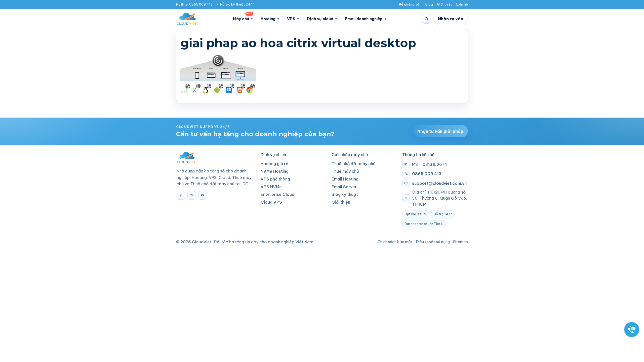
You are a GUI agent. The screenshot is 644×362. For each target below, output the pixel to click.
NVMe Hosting (275, 171)
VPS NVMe (271, 186)
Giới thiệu (444, 4)
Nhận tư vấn (450, 18)
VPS (291, 18)
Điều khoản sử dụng (433, 241)
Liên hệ (462, 4)
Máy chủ (242, 17)
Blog (429, 4)
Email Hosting (345, 179)
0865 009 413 (201, 4)
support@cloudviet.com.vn (439, 183)
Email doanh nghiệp (363, 18)
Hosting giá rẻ (274, 163)
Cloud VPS (271, 202)
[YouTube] (202, 195)
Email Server (344, 186)
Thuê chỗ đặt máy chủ (354, 163)
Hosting (268, 18)
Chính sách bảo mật (395, 241)
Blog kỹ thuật (345, 194)
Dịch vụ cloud (320, 18)
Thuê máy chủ (345, 171)
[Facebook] (181, 195)
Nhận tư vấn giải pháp (440, 131)
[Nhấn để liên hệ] (631, 329)
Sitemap (460, 241)
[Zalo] (191, 195)
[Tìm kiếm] (426, 19)
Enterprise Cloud (277, 194)
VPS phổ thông (275, 179)
